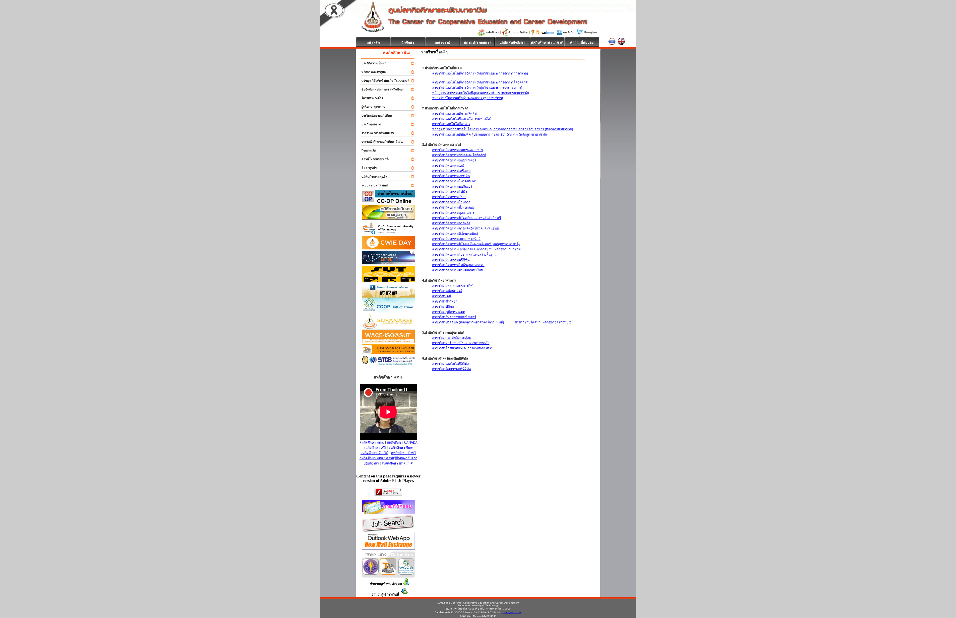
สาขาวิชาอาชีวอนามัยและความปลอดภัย (460, 343)
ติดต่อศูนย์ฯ (367, 168)
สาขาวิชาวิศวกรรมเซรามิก (451, 176)
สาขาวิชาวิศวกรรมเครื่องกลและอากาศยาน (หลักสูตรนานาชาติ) (476, 249)
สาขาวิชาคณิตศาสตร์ (447, 291)
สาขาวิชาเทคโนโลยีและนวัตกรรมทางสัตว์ (461, 119)
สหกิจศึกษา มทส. (371, 442)
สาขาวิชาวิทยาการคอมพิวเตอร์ (454, 317)
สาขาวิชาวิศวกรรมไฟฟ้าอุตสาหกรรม (458, 265)
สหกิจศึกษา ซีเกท (401, 448)
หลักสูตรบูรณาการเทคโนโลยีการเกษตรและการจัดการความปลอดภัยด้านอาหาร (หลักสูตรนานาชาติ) (502, 129)
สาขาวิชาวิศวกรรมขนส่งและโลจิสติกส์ (459, 155)
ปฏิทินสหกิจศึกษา (512, 42)
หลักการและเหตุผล (371, 72)
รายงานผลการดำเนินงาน (375, 133)
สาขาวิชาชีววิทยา (444, 301)
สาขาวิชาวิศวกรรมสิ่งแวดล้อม (453, 207)
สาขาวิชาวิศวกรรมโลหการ (451, 202)
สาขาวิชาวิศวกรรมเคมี (448, 165)
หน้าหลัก (373, 42)
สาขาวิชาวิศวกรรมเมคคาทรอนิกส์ (456, 239)
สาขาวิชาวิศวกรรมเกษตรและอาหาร (457, 150)
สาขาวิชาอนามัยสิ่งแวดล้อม (451, 338)
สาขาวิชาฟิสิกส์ (443, 307)
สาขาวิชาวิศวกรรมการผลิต (451, 223)
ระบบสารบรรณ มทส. (372, 185)
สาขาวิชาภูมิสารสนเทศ (448, 312)
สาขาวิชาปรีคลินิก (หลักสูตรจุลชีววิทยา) (543, 322)
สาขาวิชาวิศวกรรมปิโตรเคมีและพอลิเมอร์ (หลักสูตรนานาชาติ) (476, 244)
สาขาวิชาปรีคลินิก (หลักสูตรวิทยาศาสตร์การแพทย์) (468, 322)
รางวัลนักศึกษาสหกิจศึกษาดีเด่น (380, 142)
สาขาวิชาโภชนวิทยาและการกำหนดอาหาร (462, 348)
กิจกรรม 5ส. (366, 150)
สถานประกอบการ (477, 42)
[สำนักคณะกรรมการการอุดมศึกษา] (370, 573)
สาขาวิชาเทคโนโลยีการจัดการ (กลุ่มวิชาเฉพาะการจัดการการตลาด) (480, 73)
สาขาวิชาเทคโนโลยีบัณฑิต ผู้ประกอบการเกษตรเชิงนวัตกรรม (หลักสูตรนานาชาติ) (489, 134)
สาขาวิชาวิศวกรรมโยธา (449, 197)
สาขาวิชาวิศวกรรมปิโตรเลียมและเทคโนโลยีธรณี (466, 218)
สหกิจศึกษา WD (374, 448)
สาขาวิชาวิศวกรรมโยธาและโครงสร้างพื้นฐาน (464, 254)
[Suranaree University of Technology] (388, 280)
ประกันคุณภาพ (369, 124)
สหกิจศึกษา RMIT (403, 453)
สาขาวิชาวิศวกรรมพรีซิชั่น (451, 260)
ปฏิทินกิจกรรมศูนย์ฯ (372, 176)
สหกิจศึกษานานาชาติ (547, 42)
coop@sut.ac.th (512, 612)
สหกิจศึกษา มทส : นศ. (398, 463)
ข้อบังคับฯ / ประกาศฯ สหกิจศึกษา (380, 89)
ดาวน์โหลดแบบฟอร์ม (373, 159)
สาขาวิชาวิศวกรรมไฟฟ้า (449, 192)
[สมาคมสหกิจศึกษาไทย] (388, 573)
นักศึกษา (407, 42)
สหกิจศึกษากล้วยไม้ (374, 453)
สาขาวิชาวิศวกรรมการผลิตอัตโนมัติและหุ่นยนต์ (465, 228)
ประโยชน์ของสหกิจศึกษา (375, 115)
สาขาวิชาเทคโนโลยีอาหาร (451, 124)
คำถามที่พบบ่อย (582, 42)
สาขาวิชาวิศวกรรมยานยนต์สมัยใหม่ (457, 270)
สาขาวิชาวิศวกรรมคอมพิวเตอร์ (454, 160)
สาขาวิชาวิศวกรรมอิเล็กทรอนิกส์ (455, 233)
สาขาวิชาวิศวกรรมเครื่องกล (451, 171)
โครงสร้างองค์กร (370, 98)
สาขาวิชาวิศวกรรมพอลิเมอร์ (452, 186)
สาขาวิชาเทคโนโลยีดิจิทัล (450, 364)
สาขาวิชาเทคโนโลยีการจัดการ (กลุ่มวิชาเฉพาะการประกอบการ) (477, 87)
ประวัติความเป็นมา (371, 63)
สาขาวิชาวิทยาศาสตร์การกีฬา (453, 286)
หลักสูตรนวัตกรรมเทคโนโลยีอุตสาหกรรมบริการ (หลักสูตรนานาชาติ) (480, 93)
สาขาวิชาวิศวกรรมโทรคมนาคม (455, 181)
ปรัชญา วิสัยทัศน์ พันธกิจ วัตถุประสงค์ (383, 80)
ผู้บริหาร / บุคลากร (371, 107)
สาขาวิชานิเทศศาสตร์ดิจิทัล (451, 369)
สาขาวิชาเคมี (441, 296)
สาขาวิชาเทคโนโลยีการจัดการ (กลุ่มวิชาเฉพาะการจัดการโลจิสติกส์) (480, 82)
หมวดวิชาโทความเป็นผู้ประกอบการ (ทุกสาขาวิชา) (467, 98)
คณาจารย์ (442, 42)
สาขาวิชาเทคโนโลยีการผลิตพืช (454, 113)
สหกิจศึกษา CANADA (402, 442)
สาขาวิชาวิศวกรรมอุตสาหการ (453, 213)
